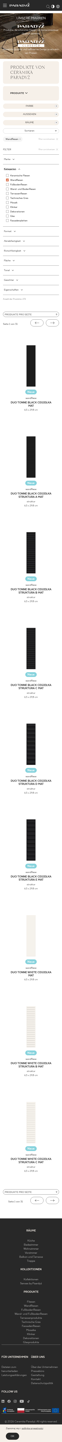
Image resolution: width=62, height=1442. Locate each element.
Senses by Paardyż (31, 1283)
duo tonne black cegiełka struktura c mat (31, 687)
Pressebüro (37, 1371)
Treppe (31, 1261)
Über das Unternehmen (44, 1367)
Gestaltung (37, 1375)
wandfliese (31, 398)
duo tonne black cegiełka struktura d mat (31, 782)
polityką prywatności (32, 1428)
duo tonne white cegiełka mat (31, 974)
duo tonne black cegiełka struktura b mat (31, 591)
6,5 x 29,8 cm (31, 409)
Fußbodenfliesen (31, 1310)
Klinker (31, 1334)
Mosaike (31, 1330)
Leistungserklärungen (14, 1375)
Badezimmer (31, 1244)
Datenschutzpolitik (42, 1383)
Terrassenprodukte (31, 1318)
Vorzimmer (31, 1253)
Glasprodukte (31, 1342)
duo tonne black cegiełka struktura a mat (31, 495)
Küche (31, 1240)
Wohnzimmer (31, 1249)
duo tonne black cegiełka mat (31, 404)
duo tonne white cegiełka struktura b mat (31, 1065)
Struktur (31, 501)
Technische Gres (31, 1322)
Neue (31, 392)
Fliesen (31, 1301)
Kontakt (36, 1379)
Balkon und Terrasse (31, 1257)
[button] (36, 322)
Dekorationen (31, 1338)
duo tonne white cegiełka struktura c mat (31, 1161)
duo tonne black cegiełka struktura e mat (31, 878)
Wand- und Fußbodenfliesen (31, 1314)
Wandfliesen (31, 1306)
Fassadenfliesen (31, 1326)
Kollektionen (31, 1279)
